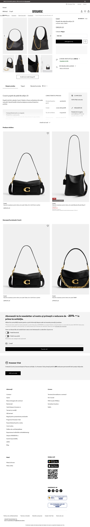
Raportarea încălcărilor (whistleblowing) (17, 432)
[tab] (39, 86)
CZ (8, 520)
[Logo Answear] (37, 11)
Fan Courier (51, 397)
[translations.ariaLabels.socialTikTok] (60, 490)
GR (9, 520)
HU (13, 520)
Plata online (9, 465)
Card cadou (9, 426)
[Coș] (88, 11)
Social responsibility (12, 439)
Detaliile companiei (37, 515)
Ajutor (8, 397)
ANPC (8, 442)
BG (5, 520)
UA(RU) (23, 520)
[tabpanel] (45, 106)
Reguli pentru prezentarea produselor (17, 416)
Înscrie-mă (44, 349)
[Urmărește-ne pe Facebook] (49, 490)
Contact (8, 394)
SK (18, 520)
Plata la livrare (10, 462)
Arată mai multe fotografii (27, 77)
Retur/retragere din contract (14, 401)
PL (15, 520)
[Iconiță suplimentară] (57, 497)
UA (20, 520)
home (5, 15)
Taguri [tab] (23, 86)
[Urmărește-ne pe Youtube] (57, 490)
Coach (58, 18)
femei (5, 7)
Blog (7, 445)
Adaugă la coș (69, 41)
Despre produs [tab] (10, 86)
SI (17, 520)
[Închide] (85, 1)
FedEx (49, 407)
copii (11, 11)
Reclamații (9, 404)
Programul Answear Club (13, 419)
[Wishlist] (85, 11)
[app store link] (53, 465)
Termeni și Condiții (25, 515)
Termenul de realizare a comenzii (57, 394)
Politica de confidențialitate (14, 429)
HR (11, 520)
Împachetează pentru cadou (14, 423)
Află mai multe (13, 373)
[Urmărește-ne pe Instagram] (53, 490)
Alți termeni (9, 413)
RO (16, 520)
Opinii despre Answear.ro (13, 407)
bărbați (5, 11)
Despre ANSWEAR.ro (12, 435)
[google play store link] (53, 461)
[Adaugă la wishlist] (85, 41)
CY (6, 520)
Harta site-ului (59, 515)
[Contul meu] (82, 11)
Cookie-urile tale (49, 515)
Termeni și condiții (11, 410)
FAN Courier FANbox (53, 401)
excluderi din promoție (60, 326)
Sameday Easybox (53, 404)
